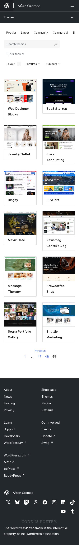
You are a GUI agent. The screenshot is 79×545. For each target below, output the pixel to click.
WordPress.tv (15, 443)
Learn (8, 422)
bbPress (11, 469)
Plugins (46, 403)
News (8, 396)
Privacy (9, 410)
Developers (12, 436)
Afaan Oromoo (23, 493)
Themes (9, 17)
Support (9, 429)
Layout (13, 63)
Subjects (51, 63)
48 (47, 356)
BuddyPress (14, 475)
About (8, 390)
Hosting (9, 403)
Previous (40, 351)
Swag (47, 443)
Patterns (47, 410)
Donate (48, 436)
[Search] (56, 44)
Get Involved (50, 422)
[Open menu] (73, 5)
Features (31, 63)
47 (39, 356)
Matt (9, 462)
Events (46, 429)
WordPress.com (17, 455)
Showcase (48, 390)
